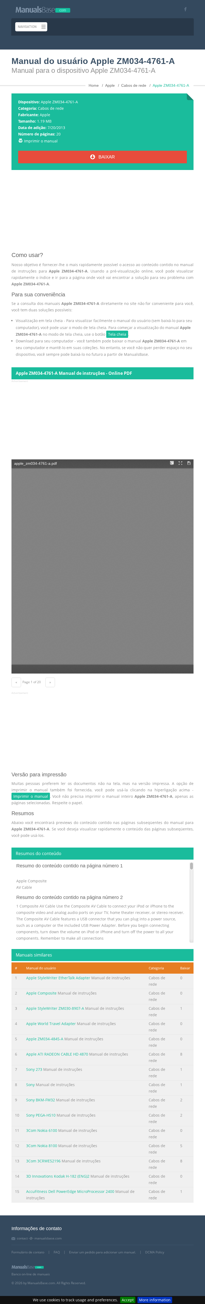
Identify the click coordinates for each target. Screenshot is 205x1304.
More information (155, 1299)
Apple (45, 114)
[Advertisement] (102, 212)
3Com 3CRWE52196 (43, 1160)
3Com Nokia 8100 (41, 1145)
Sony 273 (34, 1069)
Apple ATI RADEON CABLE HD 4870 (57, 1054)
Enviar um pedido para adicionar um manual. (102, 1252)
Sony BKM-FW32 (40, 1099)
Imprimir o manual (41, 140)
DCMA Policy (154, 1252)
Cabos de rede (51, 108)
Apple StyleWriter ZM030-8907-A (55, 1008)
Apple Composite (41, 993)
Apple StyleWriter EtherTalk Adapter (58, 977)
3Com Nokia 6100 (41, 1130)
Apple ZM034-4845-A (44, 1038)
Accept (128, 1299)
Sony (31, 1084)
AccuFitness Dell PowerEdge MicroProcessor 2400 (70, 1191)
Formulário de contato (27, 1252)
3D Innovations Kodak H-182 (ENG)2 (57, 1176)
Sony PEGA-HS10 (41, 1115)
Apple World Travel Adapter (51, 1023)
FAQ (57, 1252)
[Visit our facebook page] (183, 9)
